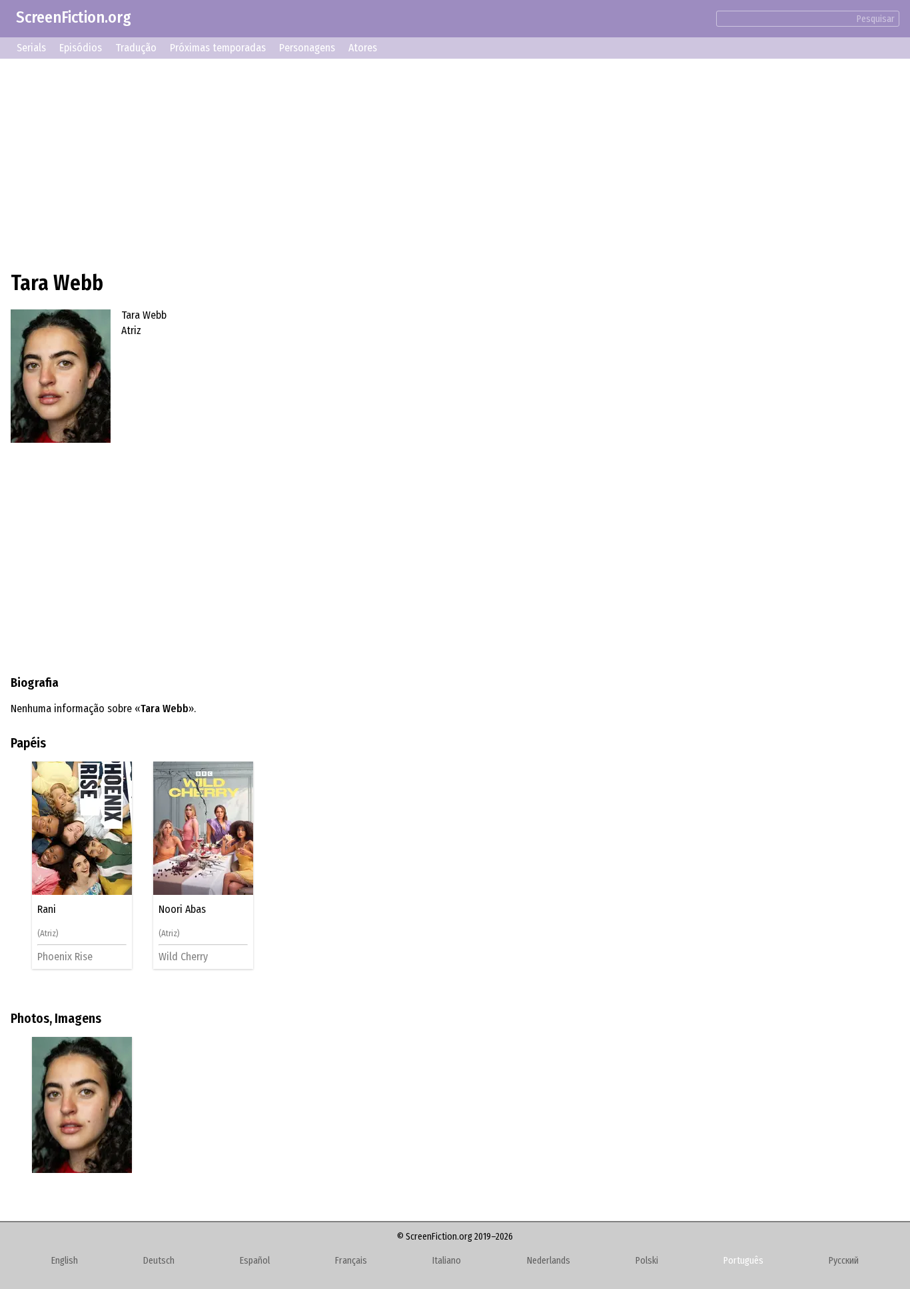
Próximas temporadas (218, 47)
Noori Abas (182, 910)
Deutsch (159, 1260)
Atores (362, 47)
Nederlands (548, 1260)
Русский (844, 1260)
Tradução (136, 47)
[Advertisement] (410, 162)
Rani (46, 910)
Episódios (80, 47)
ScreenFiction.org (73, 17)
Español (255, 1260)
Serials (31, 47)
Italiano (446, 1260)
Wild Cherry (183, 956)
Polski (647, 1260)
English (64, 1260)
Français (351, 1260)
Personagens (307, 47)
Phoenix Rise (65, 956)
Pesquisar (876, 19)
